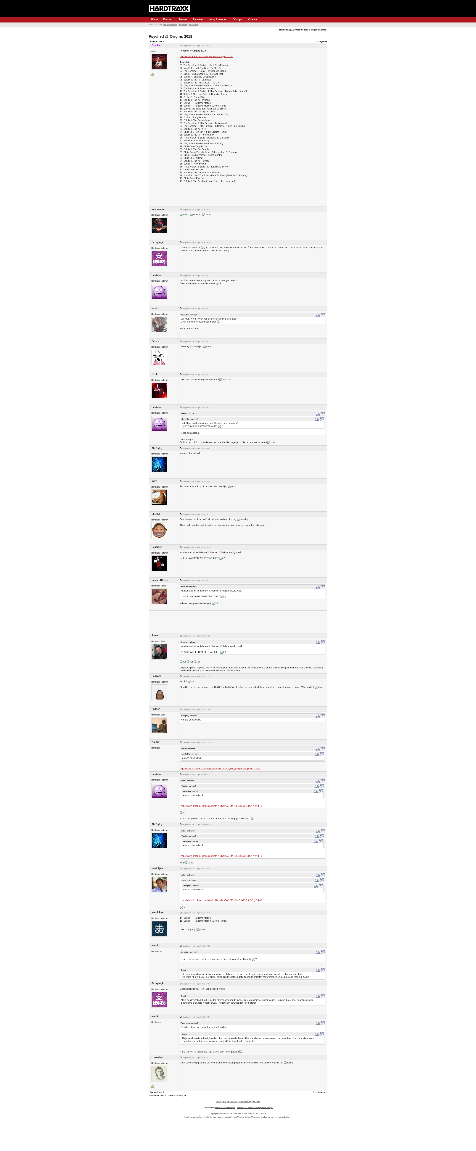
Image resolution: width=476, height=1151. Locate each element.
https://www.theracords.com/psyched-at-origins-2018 (206, 56)
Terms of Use (244, 1101)
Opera (254, 1117)
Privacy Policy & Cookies (226, 1101)
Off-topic (238, 19)
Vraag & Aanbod (218, 19)
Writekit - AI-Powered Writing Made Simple (255, 1108)
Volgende (322, 41)
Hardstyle (193, 25)
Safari (247, 1117)
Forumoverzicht (170, 25)
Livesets (182, 19)
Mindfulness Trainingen (225, 1108)
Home (154, 19)
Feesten (167, 19)
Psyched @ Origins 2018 (170, 36)
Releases (198, 19)
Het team (256, 1101)
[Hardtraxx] (169, 8)
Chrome (240, 1117)
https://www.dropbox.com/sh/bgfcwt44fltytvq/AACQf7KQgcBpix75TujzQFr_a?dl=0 (220, 768)
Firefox (233, 1117)
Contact (252, 19)
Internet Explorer (284, 1117)
